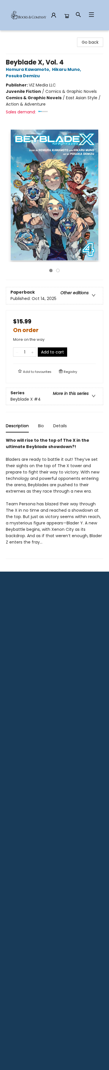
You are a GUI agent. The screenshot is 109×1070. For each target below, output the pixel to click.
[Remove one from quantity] (17, 352)
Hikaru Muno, (67, 69)
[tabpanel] (54, 498)
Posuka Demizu (23, 76)
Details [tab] (60, 426)
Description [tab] (17, 426)
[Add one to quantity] (32, 352)
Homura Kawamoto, (28, 69)
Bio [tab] (41, 426)
